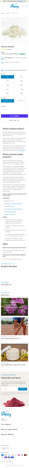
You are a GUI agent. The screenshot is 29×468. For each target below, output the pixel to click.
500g (21, 86)
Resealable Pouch (7, 101)
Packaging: (4, 98)
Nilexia (4, 420)
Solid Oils (7, 13)
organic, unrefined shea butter (14, 203)
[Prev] (3, 272)
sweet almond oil (11, 211)
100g (8, 81)
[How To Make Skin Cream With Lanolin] (14, 356)
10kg (8, 94)
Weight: (3, 74)
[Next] (9, 272)
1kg (8, 90)
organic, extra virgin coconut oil (15, 209)
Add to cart (14, 120)
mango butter (10, 206)
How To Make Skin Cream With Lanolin (13, 365)
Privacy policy (14, 465)
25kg (22, 94)
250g (8, 86)
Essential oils (7, 214)
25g (8, 77)
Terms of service (20, 465)
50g (22, 77)
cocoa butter (21, 150)
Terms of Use (12, 393)
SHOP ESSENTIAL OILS (21, 1)
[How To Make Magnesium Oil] (14, 329)
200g (21, 81)
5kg (22, 90)
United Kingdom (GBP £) (5, 448)
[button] (23, 5)
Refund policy (8, 465)
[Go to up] (27, 466)
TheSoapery (3, 419)
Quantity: (3, 106)
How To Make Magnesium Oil (10, 338)
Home (2, 13)
